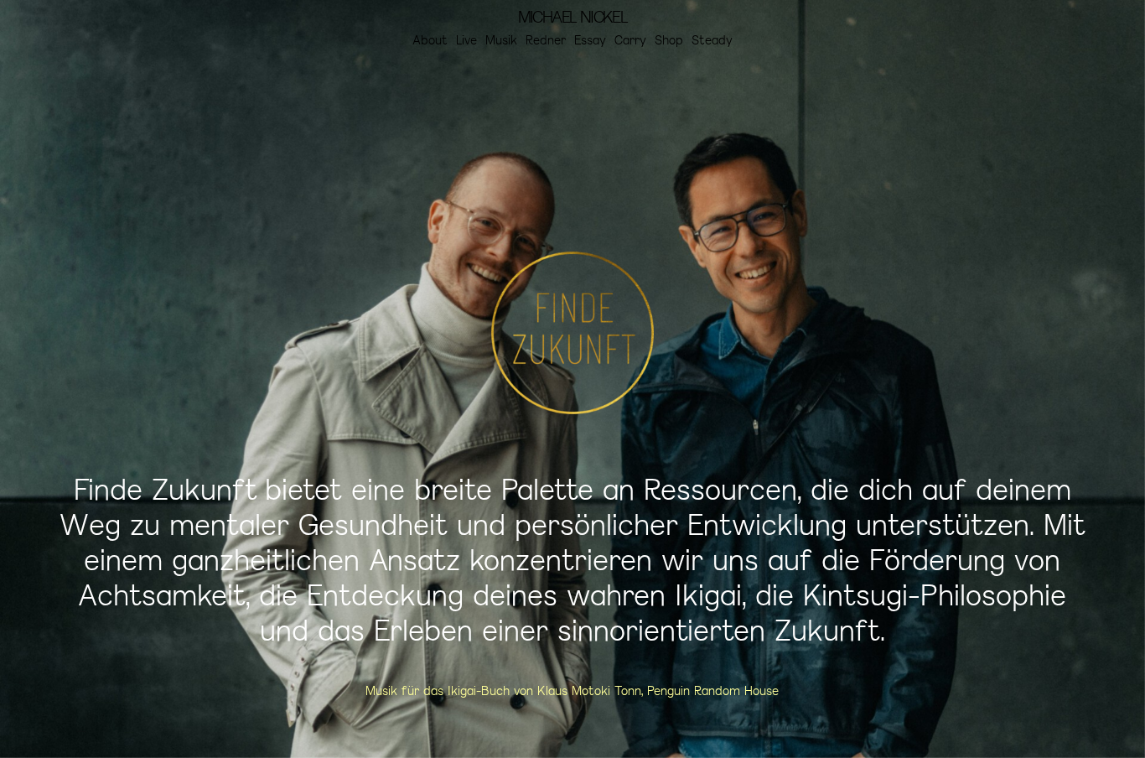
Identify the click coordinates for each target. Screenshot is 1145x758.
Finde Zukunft (165, 488)
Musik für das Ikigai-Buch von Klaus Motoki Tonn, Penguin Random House (572, 690)
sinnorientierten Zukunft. (721, 629)
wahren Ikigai (654, 594)
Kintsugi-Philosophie (934, 594)
